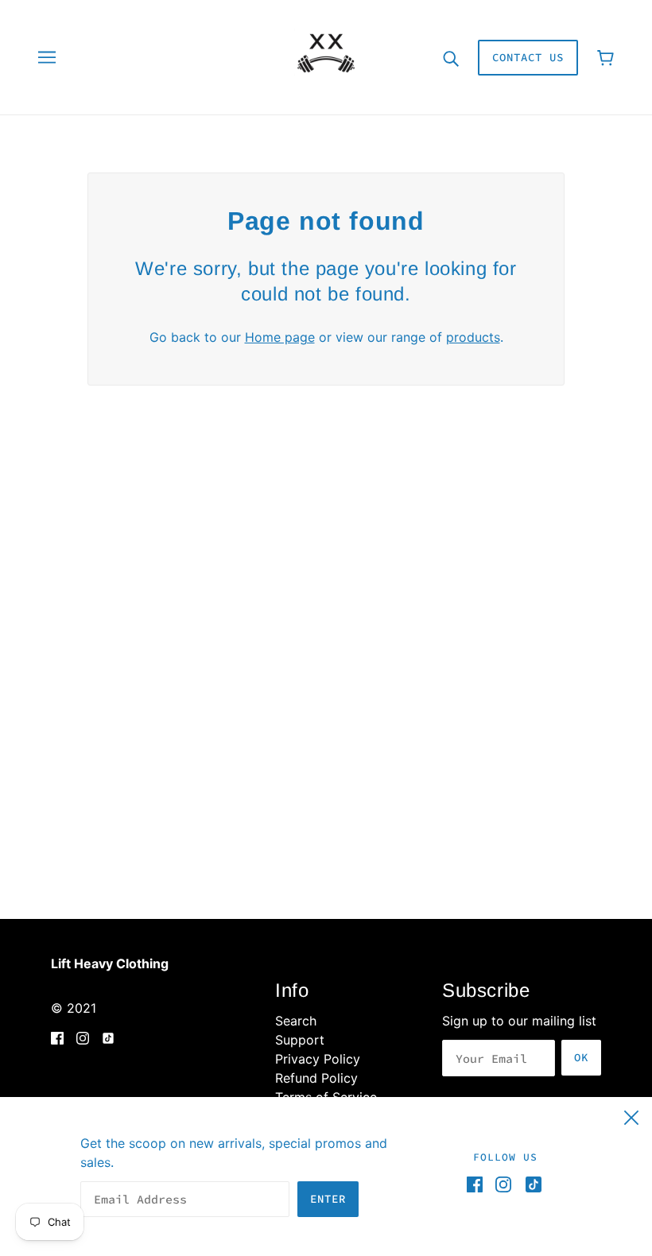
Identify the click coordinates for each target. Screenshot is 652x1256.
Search (295, 1021)
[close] (631, 1115)
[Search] (450, 57)
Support (299, 1040)
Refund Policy (316, 1078)
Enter (328, 1199)
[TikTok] (530, 1184)
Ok (581, 1057)
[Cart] (605, 57)
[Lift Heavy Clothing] (326, 56)
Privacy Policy (317, 1059)
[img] (57, 1036)
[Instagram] (503, 1184)
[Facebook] (478, 1184)
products (473, 337)
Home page (280, 337)
